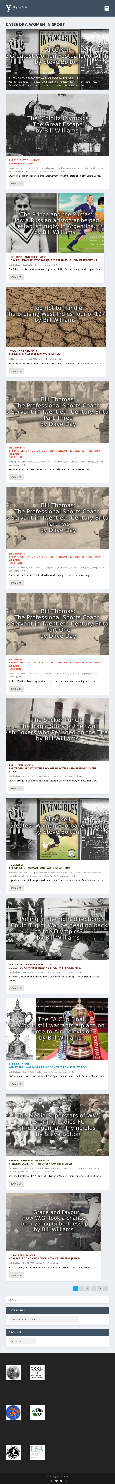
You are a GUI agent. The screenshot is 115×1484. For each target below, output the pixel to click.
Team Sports (58, 85)
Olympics (96, 567)
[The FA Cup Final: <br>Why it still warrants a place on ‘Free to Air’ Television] (57, 1029)
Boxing (39, 776)
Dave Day (15, 567)
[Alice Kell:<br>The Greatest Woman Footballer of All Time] (57, 829)
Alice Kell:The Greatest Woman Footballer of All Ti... (45, 78)
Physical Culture (49, 776)
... (93, 1288)
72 (99, 1288)
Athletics (60, 462)
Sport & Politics (41, 171)
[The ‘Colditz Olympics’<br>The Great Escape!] (57, 125)
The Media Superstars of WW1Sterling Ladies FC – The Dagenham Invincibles (41, 1162)
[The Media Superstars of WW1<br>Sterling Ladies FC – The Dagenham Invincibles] (57, 1125)
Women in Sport (72, 85)
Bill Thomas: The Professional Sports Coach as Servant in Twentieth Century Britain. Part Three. (54, 452)
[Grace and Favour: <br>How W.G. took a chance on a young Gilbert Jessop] (53, 1222)
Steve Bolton (23, 82)
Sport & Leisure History (43, 85)
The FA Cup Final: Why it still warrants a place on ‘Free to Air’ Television (48, 1065)
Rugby (38, 265)
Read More (16, 183)
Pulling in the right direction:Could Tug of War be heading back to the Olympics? (45, 966)
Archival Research (48, 168)
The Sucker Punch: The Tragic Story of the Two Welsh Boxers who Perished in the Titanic (52, 768)
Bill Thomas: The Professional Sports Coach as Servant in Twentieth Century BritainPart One (54, 664)
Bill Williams (16, 265)
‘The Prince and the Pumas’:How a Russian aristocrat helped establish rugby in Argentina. (53, 258)
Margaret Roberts (18, 168)
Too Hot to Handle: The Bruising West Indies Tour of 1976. (35, 353)
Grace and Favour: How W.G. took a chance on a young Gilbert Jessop (44, 1257)
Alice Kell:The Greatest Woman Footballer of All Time (40, 866)
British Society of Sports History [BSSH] (58, 82)
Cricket (42, 359)
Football (28, 85)
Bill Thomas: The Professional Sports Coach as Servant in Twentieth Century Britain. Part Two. (54, 558)
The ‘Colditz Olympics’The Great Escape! (24, 162)
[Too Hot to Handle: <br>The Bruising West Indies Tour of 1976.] (56, 317)
